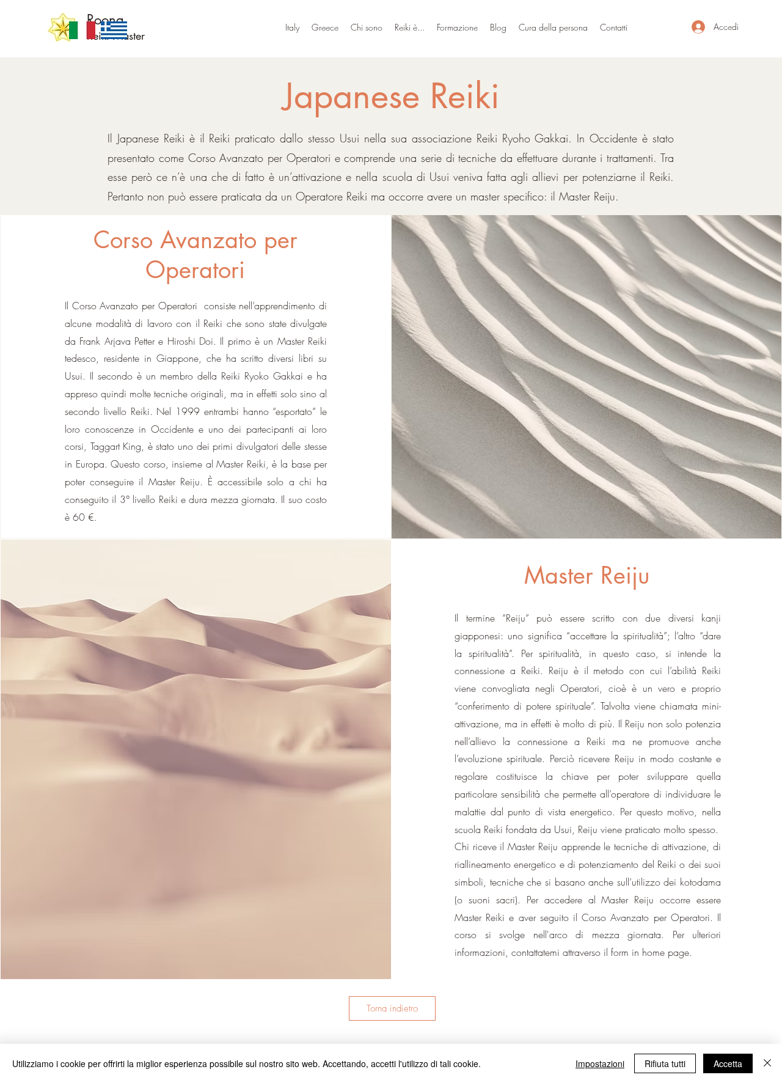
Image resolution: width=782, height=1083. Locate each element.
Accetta (728, 1063)
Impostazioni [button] (600, 1063)
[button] (325, 27)
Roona (105, 19)
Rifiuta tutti (665, 1063)
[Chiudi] (767, 1063)
